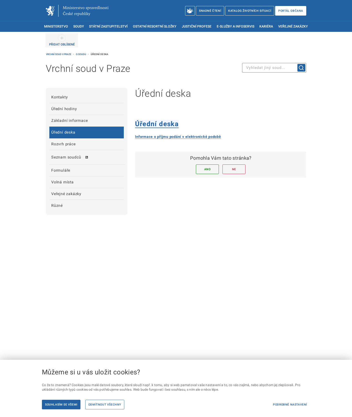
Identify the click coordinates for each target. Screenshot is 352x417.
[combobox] (274, 68)
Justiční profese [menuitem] (196, 26)
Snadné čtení (210, 10)
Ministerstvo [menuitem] (56, 26)
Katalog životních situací (249, 10)
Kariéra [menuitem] (266, 26)
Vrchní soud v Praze (59, 54)
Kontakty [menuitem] (59, 97)
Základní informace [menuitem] (69, 120)
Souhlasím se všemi (61, 404)
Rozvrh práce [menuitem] (63, 144)
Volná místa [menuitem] (62, 182)
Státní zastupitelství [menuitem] (108, 26)
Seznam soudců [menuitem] (66, 157)
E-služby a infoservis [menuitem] (235, 26)
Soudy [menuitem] (78, 26)
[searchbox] (274, 68)
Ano (207, 169)
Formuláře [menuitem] (60, 170)
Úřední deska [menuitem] (63, 132)
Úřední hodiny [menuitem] (64, 109)
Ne (234, 169)
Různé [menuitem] (57, 205)
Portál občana (290, 10)
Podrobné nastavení (290, 404)
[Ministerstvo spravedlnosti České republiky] (77, 11)
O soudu (81, 54)
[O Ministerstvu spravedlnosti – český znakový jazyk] (190, 11)
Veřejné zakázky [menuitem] (293, 26)
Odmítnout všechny (104, 404)
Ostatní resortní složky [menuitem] (154, 26)
